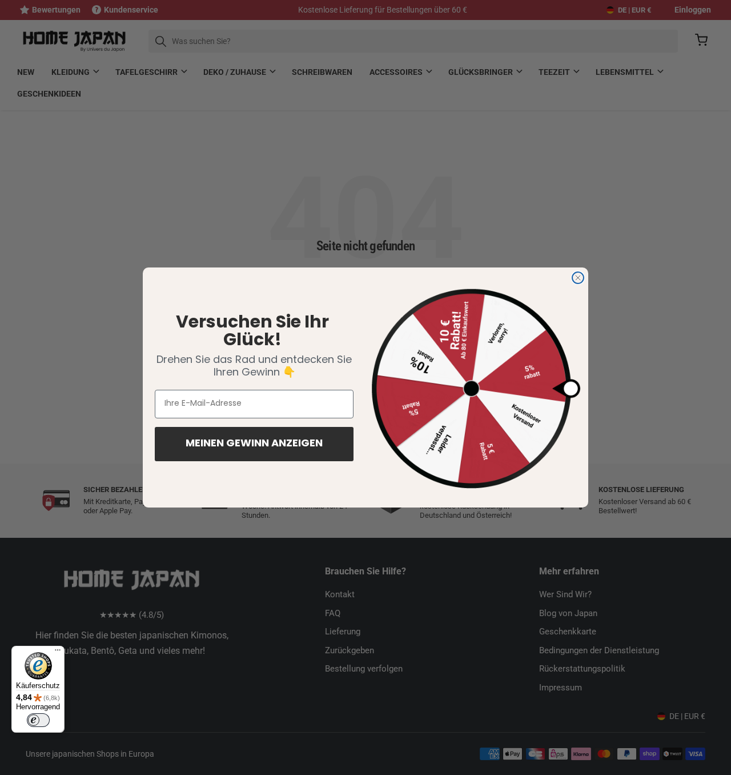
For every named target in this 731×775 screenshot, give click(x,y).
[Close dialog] (578, 277)
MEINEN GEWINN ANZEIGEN (254, 444)
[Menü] (58, 653)
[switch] (38, 720)
